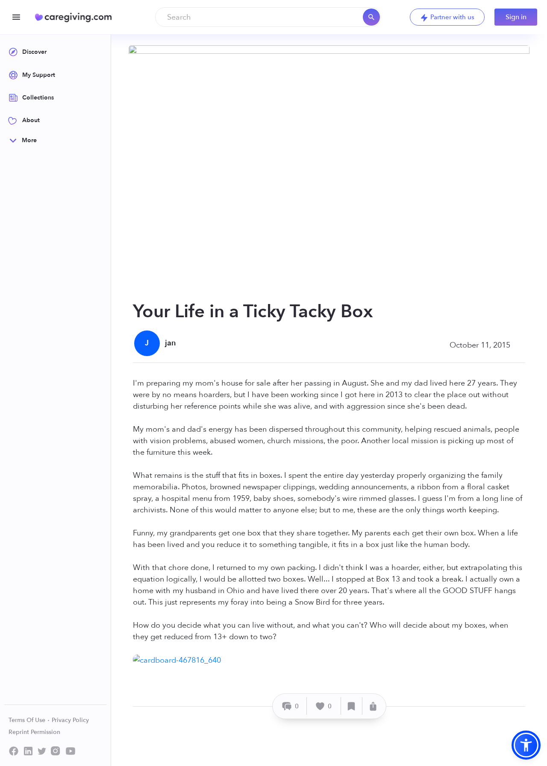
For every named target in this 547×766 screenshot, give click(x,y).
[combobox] (268, 17)
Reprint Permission (34, 732)
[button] (526, 745)
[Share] (373, 706)
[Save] (351, 706)
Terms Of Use (28, 720)
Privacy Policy (70, 720)
